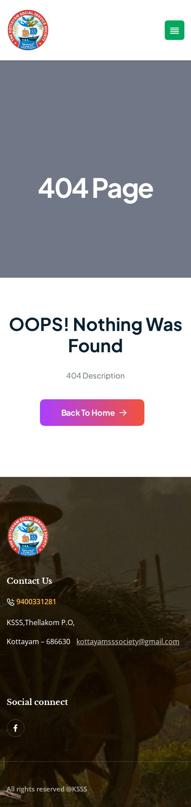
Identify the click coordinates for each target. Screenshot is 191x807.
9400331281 (35, 601)
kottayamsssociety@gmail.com (127, 641)
